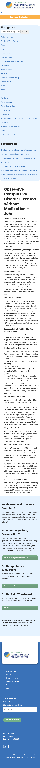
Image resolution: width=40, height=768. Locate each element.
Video (3, 130)
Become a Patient (12, 678)
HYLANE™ (4, 74)
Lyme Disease (6, 82)
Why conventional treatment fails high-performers (19, 170)
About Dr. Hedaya (12, 681)
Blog (2, 49)
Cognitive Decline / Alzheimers (12, 61)
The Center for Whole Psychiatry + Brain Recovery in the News (19, 120)
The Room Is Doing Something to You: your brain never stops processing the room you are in (18, 152)
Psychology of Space (8, 106)
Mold (3, 86)
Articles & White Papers (9, 41)
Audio (3, 45)
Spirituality (5, 114)
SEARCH (24, 32)
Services (9, 685)
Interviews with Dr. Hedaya (10, 78)
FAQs (8, 688)
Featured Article (6, 69)
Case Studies (5, 53)
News (3, 90)
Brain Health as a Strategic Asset (13, 166)
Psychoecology (6, 102)
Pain (2, 94)
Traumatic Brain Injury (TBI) (11, 126)
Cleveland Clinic (7, 57)
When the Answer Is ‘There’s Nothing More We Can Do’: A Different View (19, 176)
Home (8, 674)
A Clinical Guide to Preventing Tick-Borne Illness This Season (18, 160)
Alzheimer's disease (8, 37)
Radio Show (5, 110)
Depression (5, 65)
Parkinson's (5, 98)
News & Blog (7, 702)
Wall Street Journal (8, 135)
